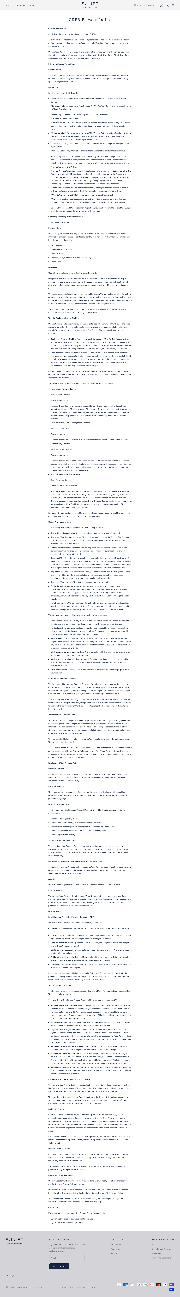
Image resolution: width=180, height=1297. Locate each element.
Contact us (115, 1249)
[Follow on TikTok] (20, 1276)
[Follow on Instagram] (13, 1276)
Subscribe (59, 1266)
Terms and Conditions (161, 1258)
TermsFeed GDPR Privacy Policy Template (82, 58)
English (151, 5)
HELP (32, 5)
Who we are (116, 1244)
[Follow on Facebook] (7, 1276)
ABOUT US (20, 5)
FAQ (154, 1244)
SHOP (8, 5)
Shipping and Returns (161, 1249)
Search (114, 1253)
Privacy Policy (158, 1253)
